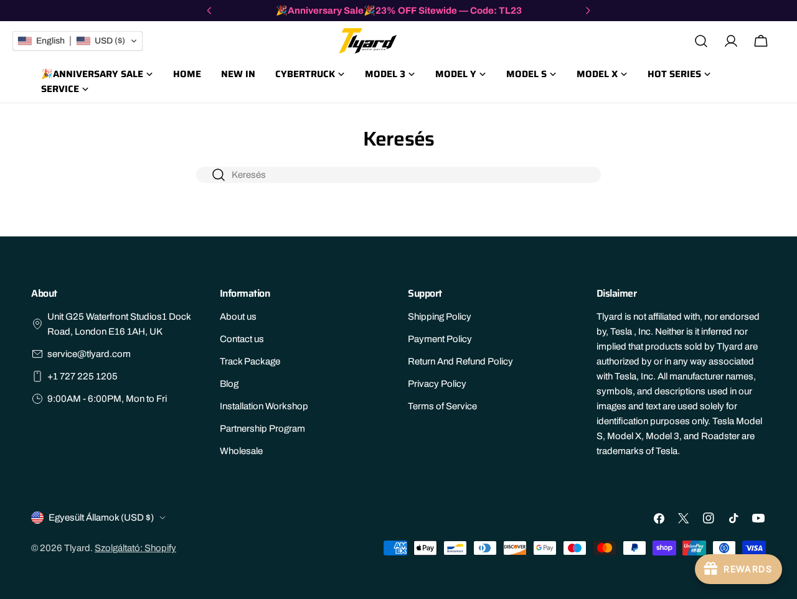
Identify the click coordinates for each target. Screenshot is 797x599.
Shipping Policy (439, 317)
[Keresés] (701, 41)
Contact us (242, 339)
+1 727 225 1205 (82, 376)
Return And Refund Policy (460, 361)
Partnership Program (262, 429)
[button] (77, 41)
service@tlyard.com (89, 354)
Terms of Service (442, 406)
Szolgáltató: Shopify (135, 548)
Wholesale (241, 451)
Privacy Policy (437, 384)
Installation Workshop (264, 406)
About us (238, 317)
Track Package (250, 361)
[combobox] (398, 175)
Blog (229, 384)
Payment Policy (440, 339)
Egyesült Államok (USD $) (101, 517)
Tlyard (77, 548)
